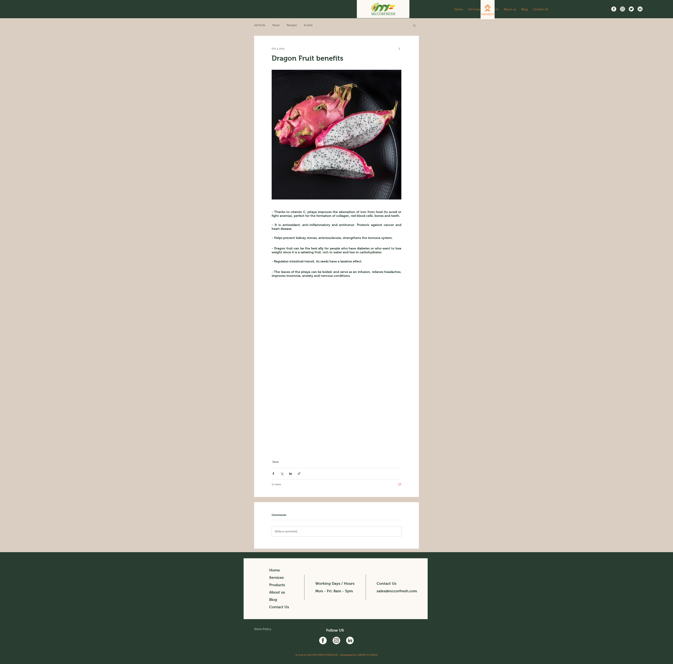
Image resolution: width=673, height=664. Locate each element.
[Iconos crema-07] (640, 9)
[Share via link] (299, 473)
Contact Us (279, 607)
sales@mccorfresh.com (397, 591)
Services (276, 577)
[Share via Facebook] (273, 473)
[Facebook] (323, 640)
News (276, 25)
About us (277, 592)
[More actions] (399, 48)
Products (277, 585)
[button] (414, 25)
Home (274, 570)
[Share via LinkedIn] (290, 473)
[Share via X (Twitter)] (282, 473)
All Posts (259, 25)
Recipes (292, 25)
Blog (273, 600)
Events (308, 25)
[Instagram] (622, 9)
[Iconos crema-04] (631, 9)
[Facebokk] (614, 9)
